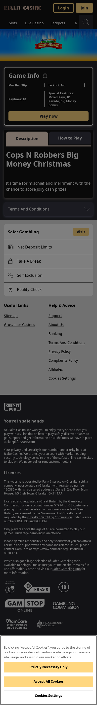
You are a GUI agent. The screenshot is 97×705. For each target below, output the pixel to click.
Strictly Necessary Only (49, 667)
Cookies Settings (48, 695)
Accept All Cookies (48, 681)
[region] (48, 670)
